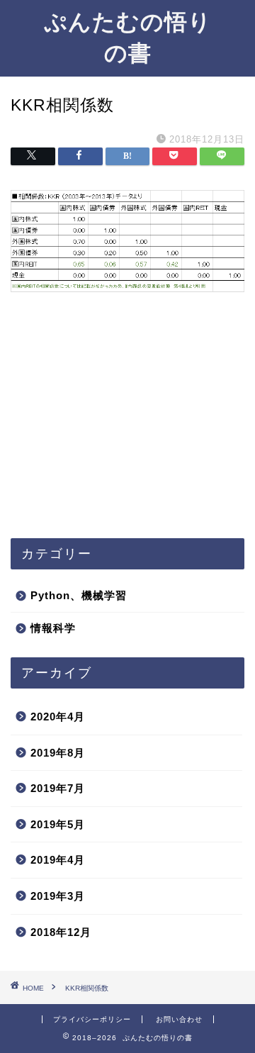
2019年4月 (57, 860)
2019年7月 (57, 788)
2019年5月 (57, 824)
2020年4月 (57, 717)
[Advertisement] (127, 432)
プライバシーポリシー (92, 1019)
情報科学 (53, 628)
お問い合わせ (179, 1019)
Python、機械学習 (78, 595)
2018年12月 (60, 932)
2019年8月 (57, 753)
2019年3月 (57, 896)
